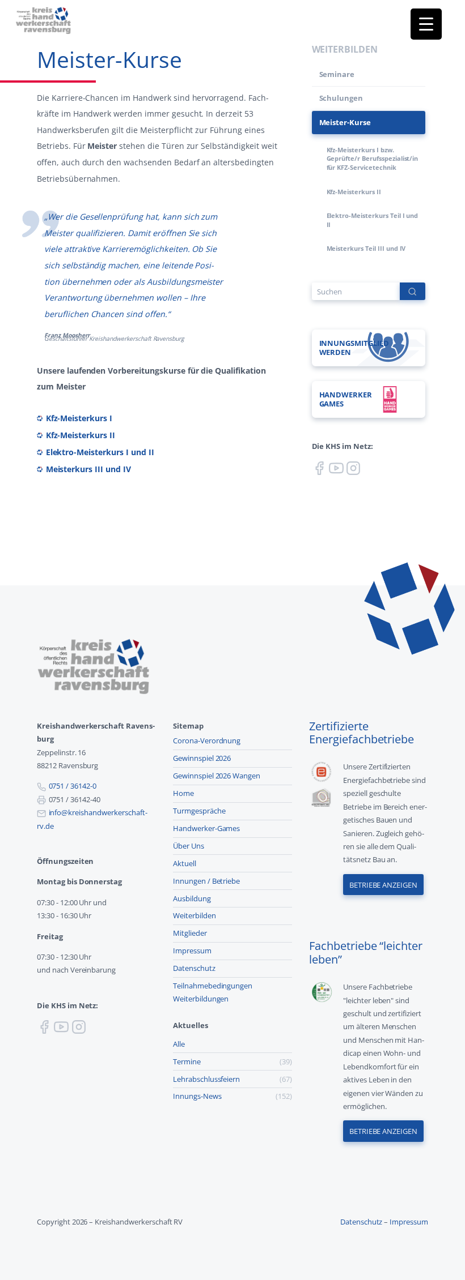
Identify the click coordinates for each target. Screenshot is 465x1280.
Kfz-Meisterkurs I (79, 418)
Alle (179, 1044)
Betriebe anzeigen (383, 885)
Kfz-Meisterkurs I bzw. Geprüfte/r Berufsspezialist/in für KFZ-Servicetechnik (372, 158)
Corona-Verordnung (206, 740)
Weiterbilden (194, 915)
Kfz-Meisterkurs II (80, 435)
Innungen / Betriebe (206, 881)
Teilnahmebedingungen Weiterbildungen (212, 992)
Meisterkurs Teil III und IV (366, 248)
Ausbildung (192, 898)
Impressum (192, 950)
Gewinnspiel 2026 (202, 758)
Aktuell (184, 863)
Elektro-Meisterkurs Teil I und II (372, 220)
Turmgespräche (199, 811)
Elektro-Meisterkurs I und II (100, 452)
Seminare (337, 74)
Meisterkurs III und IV (88, 469)
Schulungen (341, 98)
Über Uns (188, 846)
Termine (187, 1061)
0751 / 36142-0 (72, 786)
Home (183, 793)
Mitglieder (190, 933)
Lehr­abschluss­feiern (206, 1079)
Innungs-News (197, 1096)
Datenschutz (194, 968)
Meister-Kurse (345, 122)
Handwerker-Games (206, 828)
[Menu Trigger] (426, 24)
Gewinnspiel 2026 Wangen (216, 775)
